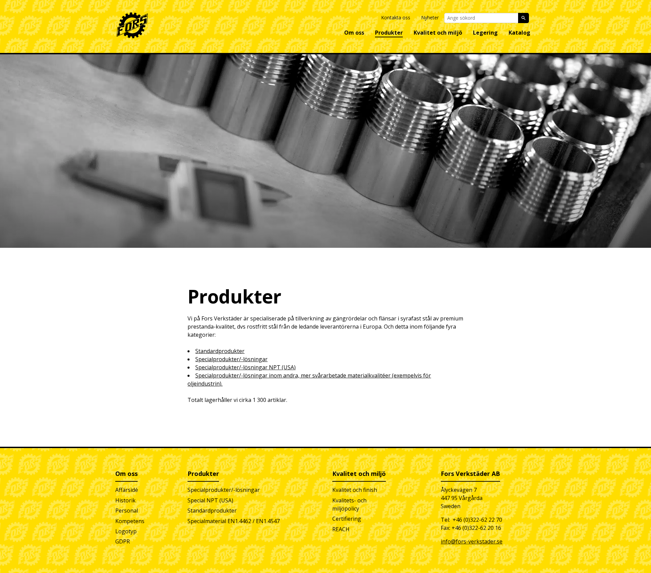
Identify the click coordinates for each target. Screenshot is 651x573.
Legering (485, 32)
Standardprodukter (219, 351)
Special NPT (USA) (210, 500)
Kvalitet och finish (354, 490)
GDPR (122, 541)
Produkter (389, 32)
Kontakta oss (395, 17)
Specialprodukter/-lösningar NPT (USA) (245, 367)
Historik (125, 500)
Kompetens (129, 521)
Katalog (519, 32)
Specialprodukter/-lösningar (231, 359)
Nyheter (430, 17)
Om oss (354, 32)
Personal (126, 510)
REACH (341, 529)
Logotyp (126, 531)
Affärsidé (126, 490)
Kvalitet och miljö (438, 32)
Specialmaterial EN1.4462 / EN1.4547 (234, 521)
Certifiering (346, 518)
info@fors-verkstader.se (471, 541)
